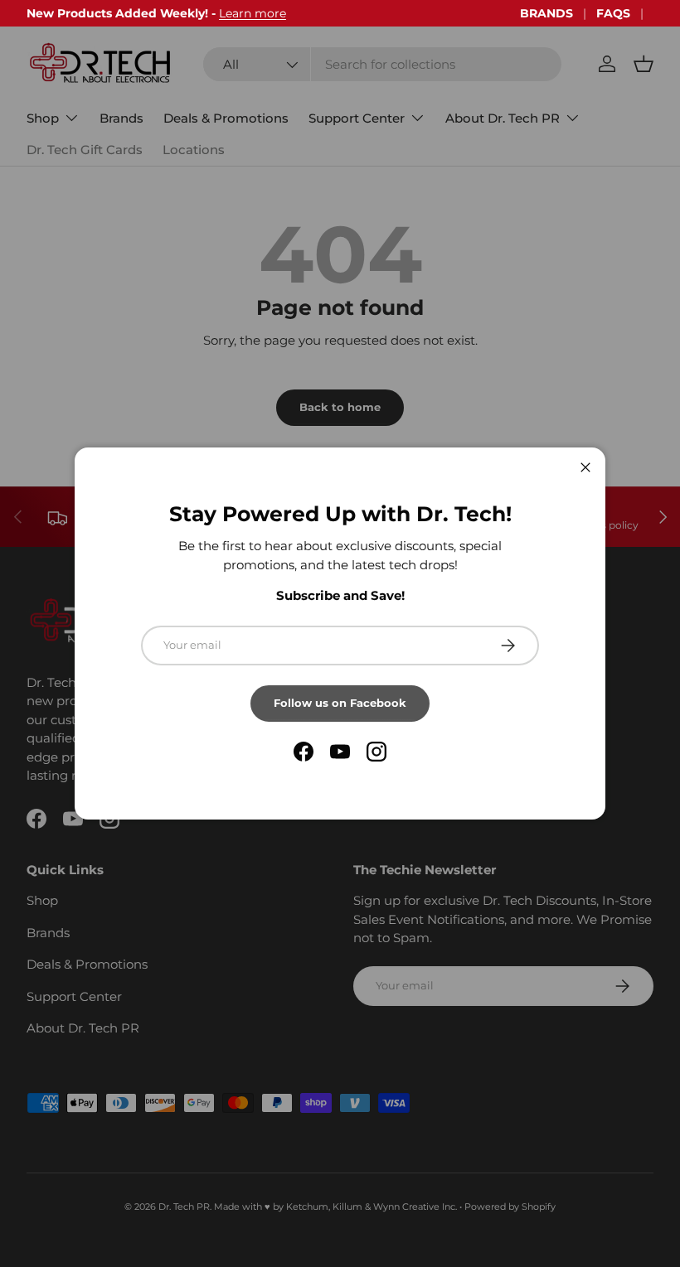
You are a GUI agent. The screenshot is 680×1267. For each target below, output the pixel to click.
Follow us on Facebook (340, 702)
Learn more (252, 13)
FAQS (613, 13)
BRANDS (546, 13)
